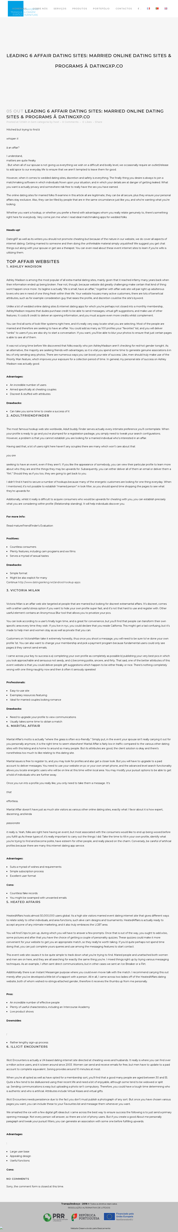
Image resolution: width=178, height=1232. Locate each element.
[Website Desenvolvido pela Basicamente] (89, 1228)
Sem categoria (40, 122)
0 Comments (70, 122)
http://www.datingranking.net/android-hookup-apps (49, 582)
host (56, 122)
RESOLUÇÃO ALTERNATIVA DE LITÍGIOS (89, 1207)
